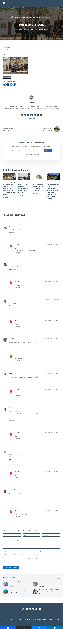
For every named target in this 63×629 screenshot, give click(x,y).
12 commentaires (37, 195)
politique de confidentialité (35, 154)
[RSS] (40, 609)
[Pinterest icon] (38, 115)
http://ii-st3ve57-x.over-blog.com (17, 416)
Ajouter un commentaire (11, 541)
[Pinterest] (36, 609)
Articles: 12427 (31, 118)
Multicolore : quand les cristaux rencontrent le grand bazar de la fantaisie (49, 592)
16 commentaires (47, 17)
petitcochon (13, 300)
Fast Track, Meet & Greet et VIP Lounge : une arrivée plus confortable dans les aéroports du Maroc (9, 188)
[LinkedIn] (33, 609)
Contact (56, 619)
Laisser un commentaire (11, 567)
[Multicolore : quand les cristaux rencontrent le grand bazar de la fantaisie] (35, 591)
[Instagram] (30, 609)
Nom (6, 535)
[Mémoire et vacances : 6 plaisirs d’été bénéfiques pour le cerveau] (35, 584)
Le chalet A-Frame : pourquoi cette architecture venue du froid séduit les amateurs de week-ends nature (53, 190)
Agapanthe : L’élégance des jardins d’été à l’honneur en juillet (18, 584)
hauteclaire (13, 263)
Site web (45, 535)
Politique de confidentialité (32, 619)
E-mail (26, 535)
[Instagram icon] (35, 115)
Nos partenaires (47, 619)
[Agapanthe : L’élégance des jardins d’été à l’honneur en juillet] (5, 584)
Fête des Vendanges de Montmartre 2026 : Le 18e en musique (39, 186)
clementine (13, 490)
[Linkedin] (14, 84)
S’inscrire (48, 151)
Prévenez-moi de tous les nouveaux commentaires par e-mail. (21, 559)
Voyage (38, 17)
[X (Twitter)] (27, 609)
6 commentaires (6, 199)
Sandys (11, 339)
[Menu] (59, 3)
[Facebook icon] (21, 115)
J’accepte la (32, 154)
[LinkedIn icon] (25, 115)
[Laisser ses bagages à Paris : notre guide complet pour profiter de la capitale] (24, 176)
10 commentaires (22, 197)
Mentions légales (16, 619)
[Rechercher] (55, 3)
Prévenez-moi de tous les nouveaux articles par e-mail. (19, 563)
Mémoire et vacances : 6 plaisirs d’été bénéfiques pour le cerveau (49, 584)
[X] (7, 84)
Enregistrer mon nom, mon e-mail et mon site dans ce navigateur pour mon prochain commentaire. (27, 552)
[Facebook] (4, 84)
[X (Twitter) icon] (31, 115)
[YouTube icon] (41, 115)
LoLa (10, 451)
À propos (6, 619)
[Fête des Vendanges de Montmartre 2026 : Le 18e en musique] (39, 176)
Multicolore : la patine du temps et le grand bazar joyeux (20, 592)
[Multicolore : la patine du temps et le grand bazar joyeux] (5, 591)
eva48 (11, 226)
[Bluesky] (11, 84)
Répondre (56, 226)
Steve (11, 373)
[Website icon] (28, 115)
